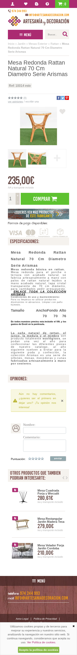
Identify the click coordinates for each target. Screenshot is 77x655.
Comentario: (31, 437)
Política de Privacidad (45, 618)
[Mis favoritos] (26, 4)
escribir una (32, 101)
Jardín (21, 43)
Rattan (55, 43)
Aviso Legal (22, 618)
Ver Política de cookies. (41, 642)
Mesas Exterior (38, 43)
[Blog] (37, 4)
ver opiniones (15, 101)
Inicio (11, 43)
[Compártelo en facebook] (58, 98)
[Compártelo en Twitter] (63, 98)
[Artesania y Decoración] (38, 21)
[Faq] (48, 4)
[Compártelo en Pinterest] (67, 98)
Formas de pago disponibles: (27, 223)
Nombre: (29, 425)
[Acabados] (38, 214)
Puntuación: (18, 459)
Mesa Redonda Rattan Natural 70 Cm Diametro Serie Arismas (38, 47)
